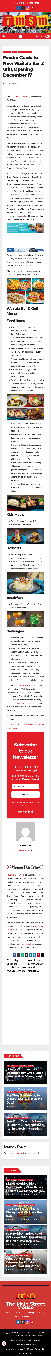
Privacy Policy (40, 1349)
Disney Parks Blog (22, 97)
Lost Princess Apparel (25, 1353)
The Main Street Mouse (25, 1305)
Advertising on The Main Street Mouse (19, 1349)
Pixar (33, 1091)
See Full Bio (24, 850)
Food (14, 52)
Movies (30, 1065)
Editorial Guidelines (33, 1340)
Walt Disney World (24, 52)
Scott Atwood (32, 1194)
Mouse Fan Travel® (15, 875)
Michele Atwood (33, 1269)
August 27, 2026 (16, 1080)
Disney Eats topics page (28, 703)
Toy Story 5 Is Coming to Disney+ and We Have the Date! (24, 1098)
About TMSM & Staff (18, 1340)
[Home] (3, 36)
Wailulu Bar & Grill (28, 686)
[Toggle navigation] (21, 36)
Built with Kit (25, 811)
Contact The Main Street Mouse (26, 1345)
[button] (37, 36)
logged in (19, 1153)
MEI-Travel (26, 944)
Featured (7, 52)
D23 (8, 1065)
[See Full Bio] (31, 850)
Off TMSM (25, 1117)
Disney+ (14, 1065)
